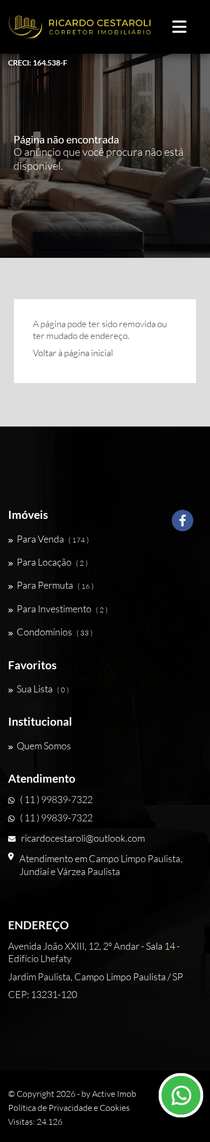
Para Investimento (62, 609)
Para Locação (52, 562)
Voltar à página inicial (73, 352)
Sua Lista (43, 689)
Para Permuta (55, 585)
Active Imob (114, 1093)
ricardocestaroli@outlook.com (83, 838)
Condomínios (55, 632)
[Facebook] (182, 524)
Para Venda (53, 539)
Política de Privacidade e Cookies (69, 1107)
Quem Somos (44, 745)
